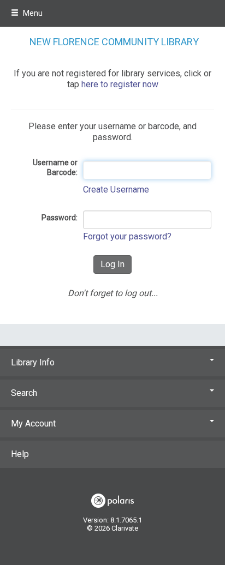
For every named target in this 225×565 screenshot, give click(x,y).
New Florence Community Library (114, 41)
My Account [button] (33, 423)
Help (20, 454)
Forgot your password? (127, 236)
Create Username (116, 189)
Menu (32, 13)
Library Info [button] (33, 362)
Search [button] (24, 393)
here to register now (119, 84)
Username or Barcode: (55, 167)
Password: (60, 217)
